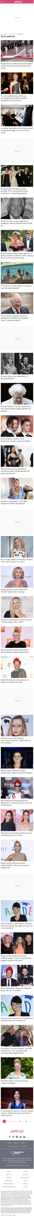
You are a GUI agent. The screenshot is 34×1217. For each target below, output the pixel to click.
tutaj (14, 1215)
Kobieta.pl (25, 1174)
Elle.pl (8, 1171)
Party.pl (25, 1171)
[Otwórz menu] (2, 2)
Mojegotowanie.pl (8, 1183)
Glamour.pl (9, 1174)
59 (20, 1121)
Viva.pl (25, 1180)
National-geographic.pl (9, 1186)
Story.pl (25, 1186)
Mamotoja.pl (8, 1180)
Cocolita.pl (8, 1177)
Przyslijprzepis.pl (25, 1177)
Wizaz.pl (25, 1183)
